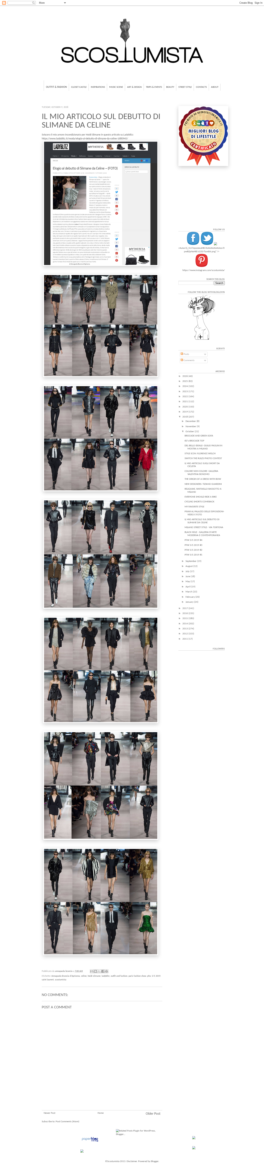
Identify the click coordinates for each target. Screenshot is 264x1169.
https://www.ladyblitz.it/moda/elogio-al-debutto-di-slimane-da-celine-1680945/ (85, 138)
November (191, 426)
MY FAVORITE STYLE (194, 506)
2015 (185, 618)
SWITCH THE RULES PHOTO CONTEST (203, 458)
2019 (185, 412)
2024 (185, 386)
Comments (188, 360)
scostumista (60, 980)
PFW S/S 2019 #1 (193, 555)
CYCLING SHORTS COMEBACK (199, 501)
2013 (185, 628)
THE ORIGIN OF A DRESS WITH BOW (203, 479)
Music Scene (116, 87)
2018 (185, 417)
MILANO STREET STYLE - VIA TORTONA (204, 527)
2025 (185, 381)
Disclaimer (132, 1161)
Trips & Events (154, 87)
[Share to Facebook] (103, 971)
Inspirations (98, 87)
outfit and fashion (119, 976)
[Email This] (92, 971)
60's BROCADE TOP (194, 441)
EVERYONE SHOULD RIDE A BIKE (201, 497)
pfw (149, 976)
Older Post (153, 1114)
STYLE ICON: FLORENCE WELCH (200, 453)
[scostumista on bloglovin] (201, 339)
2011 (185, 639)
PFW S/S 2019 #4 (193, 540)
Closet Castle (79, 87)
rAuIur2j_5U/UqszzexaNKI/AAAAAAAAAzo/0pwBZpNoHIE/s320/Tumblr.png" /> (202, 250)
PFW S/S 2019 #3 (193, 545)
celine (84, 976)
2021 (185, 401)
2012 (185, 633)
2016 (185, 613)
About (214, 87)
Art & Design (134, 87)
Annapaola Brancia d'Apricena (65, 976)
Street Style (185, 87)
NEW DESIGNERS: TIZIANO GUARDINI (203, 484)
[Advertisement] (102, 1087)
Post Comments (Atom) (67, 1121)
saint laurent (48, 980)
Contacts (201, 87)
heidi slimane (94, 976)
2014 (185, 623)
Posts (186, 354)
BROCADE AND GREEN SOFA (199, 436)
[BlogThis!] (95, 971)
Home (101, 1113)
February (190, 597)
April (188, 586)
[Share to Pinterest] (106, 971)
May (188, 581)
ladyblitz (106, 976)
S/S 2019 (156, 976)
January (190, 602)
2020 (185, 407)
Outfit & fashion (56, 87)
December (191, 421)
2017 (185, 608)
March (189, 591)
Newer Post (49, 1113)
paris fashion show (137, 976)
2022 (185, 396)
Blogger (154, 1161)
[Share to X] (99, 971)
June (188, 576)
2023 (185, 391)
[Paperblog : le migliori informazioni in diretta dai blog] (90, 1142)
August (189, 566)
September (191, 561)
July (188, 571)
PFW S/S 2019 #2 (193, 550)
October (190, 431)
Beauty (170, 87)
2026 (185, 376)
